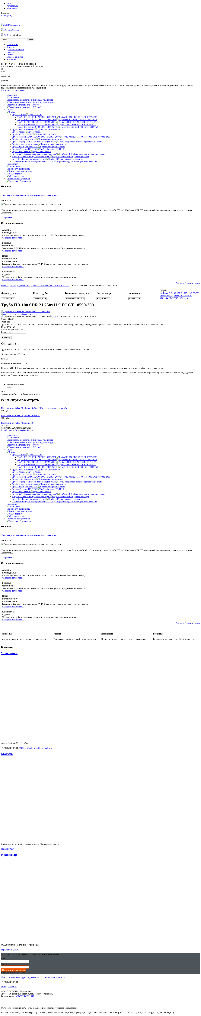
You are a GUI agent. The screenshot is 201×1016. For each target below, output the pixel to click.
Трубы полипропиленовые (25, 146)
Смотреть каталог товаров (13, 90)
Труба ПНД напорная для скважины (29, 159)
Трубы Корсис (19, 132)
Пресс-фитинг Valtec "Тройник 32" (17, 423)
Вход (9, 3)
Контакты (11, 59)
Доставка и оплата (15, 49)
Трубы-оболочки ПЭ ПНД (24, 149)
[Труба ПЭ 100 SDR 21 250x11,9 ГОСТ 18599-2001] (25, 316)
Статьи (10, 54)
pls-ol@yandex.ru (9, 986)
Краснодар (9, 854)
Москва (7, 754)
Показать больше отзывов (188, 283)
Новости (11, 52)
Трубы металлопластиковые (25, 144)
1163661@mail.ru (11, 30)
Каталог (10, 47)
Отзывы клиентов (15, 57)
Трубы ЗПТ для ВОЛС (23, 134)
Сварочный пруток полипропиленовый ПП (33, 161)
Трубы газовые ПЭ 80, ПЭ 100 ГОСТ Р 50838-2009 (36, 137)
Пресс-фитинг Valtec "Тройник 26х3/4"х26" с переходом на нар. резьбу (34, 408)
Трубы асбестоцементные (24, 139)
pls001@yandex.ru (11, 25)
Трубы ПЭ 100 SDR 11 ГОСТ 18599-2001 (37, 119)
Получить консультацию (13, 970)
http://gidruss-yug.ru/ (10, 950)
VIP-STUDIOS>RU (25, 996)
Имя (4, 959)
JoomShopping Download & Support (17, 430)
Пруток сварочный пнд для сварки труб (31, 156)
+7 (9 (5, 35)
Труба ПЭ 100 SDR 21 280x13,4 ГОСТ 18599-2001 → (176, 296)
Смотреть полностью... (13, 238)
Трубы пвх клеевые (21, 151)
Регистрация (12, 6)
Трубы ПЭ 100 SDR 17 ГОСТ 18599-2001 (37, 117)
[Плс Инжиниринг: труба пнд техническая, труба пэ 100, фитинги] (33, 977)
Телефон (5, 964)
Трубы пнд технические (23, 129)
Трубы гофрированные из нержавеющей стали (34, 142)
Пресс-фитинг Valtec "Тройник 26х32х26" (20, 415)
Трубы (13, 285)
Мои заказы (12, 8)
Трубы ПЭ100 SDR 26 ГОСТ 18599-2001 (37, 124)
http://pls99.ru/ (7, 849)
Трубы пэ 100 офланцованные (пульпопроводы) (34, 154)
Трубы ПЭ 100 (19, 114)
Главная (4, 285)
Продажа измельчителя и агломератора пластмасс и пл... (30, 195)
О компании (12, 44)
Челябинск (9, 653)
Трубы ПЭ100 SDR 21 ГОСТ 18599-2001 (37, 122)
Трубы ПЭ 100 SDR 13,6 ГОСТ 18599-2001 (38, 127)
